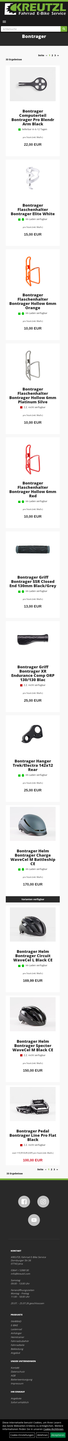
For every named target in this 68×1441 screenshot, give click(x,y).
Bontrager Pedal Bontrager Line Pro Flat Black (32, 1135)
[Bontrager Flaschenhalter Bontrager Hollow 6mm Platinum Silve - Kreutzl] (32, 365)
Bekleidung (17, 1348)
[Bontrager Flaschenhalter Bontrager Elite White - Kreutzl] (32, 181)
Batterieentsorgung (21, 1379)
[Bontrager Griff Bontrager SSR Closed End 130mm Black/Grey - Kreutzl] (32, 553)
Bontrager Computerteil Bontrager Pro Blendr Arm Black (32, 117)
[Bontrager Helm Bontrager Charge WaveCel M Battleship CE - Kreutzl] (32, 827)
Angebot (15, 1352)
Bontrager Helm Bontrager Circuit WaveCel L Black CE (32, 956)
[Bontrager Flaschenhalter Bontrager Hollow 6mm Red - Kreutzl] (32, 459)
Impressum (17, 1383)
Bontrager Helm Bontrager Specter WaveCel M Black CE (32, 1045)
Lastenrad (16, 1329)
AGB (13, 1375)
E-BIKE (14, 1325)
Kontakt (15, 1367)
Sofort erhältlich (20, 1402)
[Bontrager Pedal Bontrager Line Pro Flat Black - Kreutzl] (32, 1107)
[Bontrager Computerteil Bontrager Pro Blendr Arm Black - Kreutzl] (32, 87)
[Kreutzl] (35, 9)
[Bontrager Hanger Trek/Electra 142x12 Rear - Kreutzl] (32, 737)
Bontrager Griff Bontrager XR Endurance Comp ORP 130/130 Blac (32, 673)
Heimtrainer (17, 1337)
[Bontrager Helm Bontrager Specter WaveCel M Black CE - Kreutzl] (32, 1017)
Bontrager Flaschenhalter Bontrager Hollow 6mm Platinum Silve (32, 395)
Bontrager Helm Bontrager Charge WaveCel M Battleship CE (32, 857)
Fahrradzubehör (20, 1341)
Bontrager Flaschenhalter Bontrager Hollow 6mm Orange (32, 301)
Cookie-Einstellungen (22, 1435)
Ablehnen (42, 1435)
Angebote (16, 1398)
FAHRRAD (16, 1321)
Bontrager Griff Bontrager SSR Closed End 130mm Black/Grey (32, 581)
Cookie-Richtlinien (53, 1429)
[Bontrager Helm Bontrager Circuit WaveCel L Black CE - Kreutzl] (32, 927)
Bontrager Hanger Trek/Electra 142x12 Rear (33, 765)
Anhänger (16, 1333)
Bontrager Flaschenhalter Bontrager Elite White (33, 209)
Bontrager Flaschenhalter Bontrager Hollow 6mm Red (32, 489)
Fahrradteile (17, 1345)
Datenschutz (18, 1371)
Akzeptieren (58, 1435)
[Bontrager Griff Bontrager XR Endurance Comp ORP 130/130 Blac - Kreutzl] (32, 643)
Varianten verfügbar (32, 899)
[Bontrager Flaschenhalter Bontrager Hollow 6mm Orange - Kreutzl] (32, 271)
